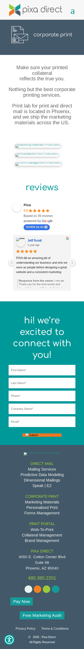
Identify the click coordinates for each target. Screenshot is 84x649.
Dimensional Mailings (42, 480)
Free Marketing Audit (42, 615)
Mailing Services (42, 469)
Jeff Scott (35, 240)
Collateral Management (42, 535)
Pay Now (21, 601)
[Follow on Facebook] (28, 589)
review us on (35, 226)
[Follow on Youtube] (37, 589)
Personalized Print (42, 507)
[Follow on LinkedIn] (46, 589)
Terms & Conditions (55, 628)
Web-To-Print (42, 529)
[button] (9, 639)
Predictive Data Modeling (42, 475)
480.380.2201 (42, 578)
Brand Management (42, 540)
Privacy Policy (25, 628)
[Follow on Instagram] (55, 589)
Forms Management (42, 513)
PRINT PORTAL (42, 524)
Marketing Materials (42, 502)
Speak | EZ (42, 485)
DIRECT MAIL (42, 464)
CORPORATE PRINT (42, 497)
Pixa (27, 205)
